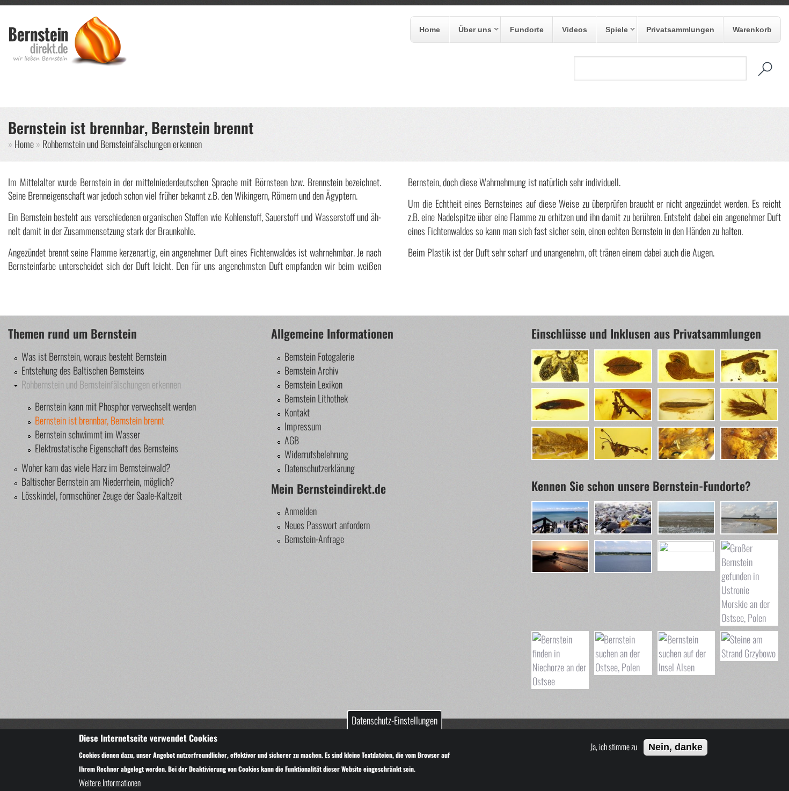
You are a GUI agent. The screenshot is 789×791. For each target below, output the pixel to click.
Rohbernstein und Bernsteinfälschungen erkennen (122, 144)
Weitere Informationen (110, 782)
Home (429, 29)
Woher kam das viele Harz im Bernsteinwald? (96, 467)
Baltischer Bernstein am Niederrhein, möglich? (97, 481)
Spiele (612, 30)
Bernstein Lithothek (316, 398)
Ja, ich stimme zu (613, 746)
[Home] (67, 63)
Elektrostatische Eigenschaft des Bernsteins (106, 448)
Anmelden (300, 511)
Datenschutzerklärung (319, 468)
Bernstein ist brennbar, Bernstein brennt (99, 420)
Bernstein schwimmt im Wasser (87, 434)
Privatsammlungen (680, 29)
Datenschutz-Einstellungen (394, 720)
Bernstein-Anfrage (314, 539)
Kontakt (297, 412)
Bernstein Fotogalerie (319, 356)
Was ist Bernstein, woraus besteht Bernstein (93, 356)
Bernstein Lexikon (313, 384)
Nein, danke (675, 747)
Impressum (303, 426)
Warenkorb (752, 29)
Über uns (471, 30)
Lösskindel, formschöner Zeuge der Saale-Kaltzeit (101, 495)
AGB (291, 440)
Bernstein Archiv (311, 370)
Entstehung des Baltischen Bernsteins (82, 370)
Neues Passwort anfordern (327, 525)
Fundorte (527, 29)
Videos (574, 29)
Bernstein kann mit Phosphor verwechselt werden (115, 406)
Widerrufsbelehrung (316, 454)
